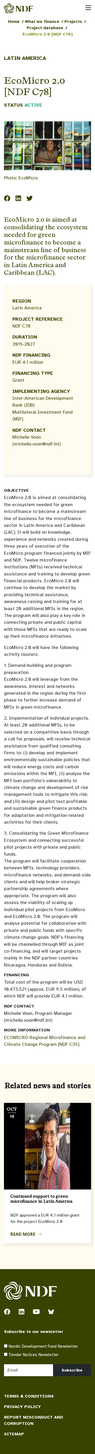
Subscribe (72, 1370)
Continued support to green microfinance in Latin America (41, 1199)
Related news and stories (47, 1085)
